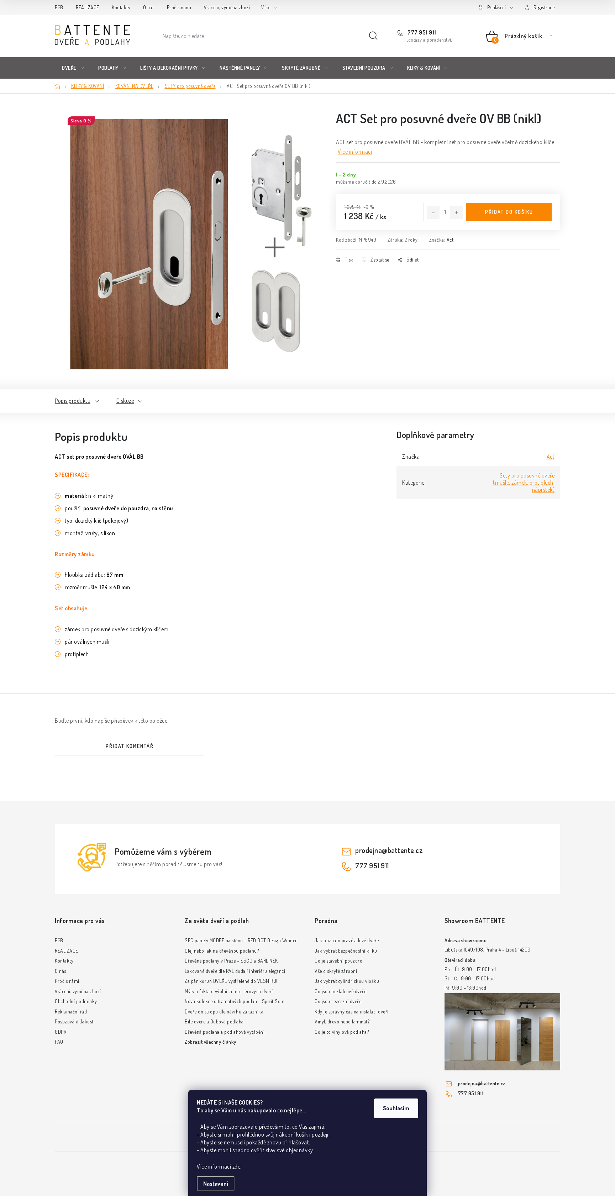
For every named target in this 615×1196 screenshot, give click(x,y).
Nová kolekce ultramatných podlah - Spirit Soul (234, 1001)
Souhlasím (396, 1108)
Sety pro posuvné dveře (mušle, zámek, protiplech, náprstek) (523, 482)
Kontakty (121, 7)
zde (236, 1166)
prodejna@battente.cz (389, 850)
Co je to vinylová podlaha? (342, 1032)
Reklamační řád (71, 1011)
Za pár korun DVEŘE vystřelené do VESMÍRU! (231, 981)
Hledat (373, 36)
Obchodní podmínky (76, 1001)
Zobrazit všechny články (210, 1042)
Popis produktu (72, 400)
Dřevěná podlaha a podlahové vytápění (224, 1032)
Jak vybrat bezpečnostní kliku (346, 951)
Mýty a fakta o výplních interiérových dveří (229, 991)
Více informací (355, 151)
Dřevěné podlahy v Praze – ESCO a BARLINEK (231, 961)
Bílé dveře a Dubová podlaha (214, 1021)
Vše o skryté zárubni (336, 971)
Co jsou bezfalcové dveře (340, 991)
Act (450, 240)
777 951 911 (421, 32)
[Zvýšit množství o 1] (456, 212)
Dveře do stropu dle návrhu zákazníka (224, 1011)
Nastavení (215, 1183)
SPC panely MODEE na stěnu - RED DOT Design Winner (241, 940)
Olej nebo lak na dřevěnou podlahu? (222, 951)
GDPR (60, 1032)
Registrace (543, 7)
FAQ (59, 1042)
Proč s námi (179, 7)
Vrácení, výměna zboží (227, 7)
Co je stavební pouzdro (338, 961)
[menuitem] (73, 68)
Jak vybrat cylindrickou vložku (347, 981)
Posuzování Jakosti (75, 1021)
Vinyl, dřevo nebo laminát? (342, 1021)
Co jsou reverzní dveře (338, 1001)
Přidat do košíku (509, 212)
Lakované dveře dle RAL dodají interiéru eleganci (235, 971)
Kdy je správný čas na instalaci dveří (352, 1011)
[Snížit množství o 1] (433, 212)
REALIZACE (87, 7)
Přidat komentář (130, 746)
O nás (148, 7)
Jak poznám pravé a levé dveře (347, 940)
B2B (59, 7)
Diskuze (125, 400)
